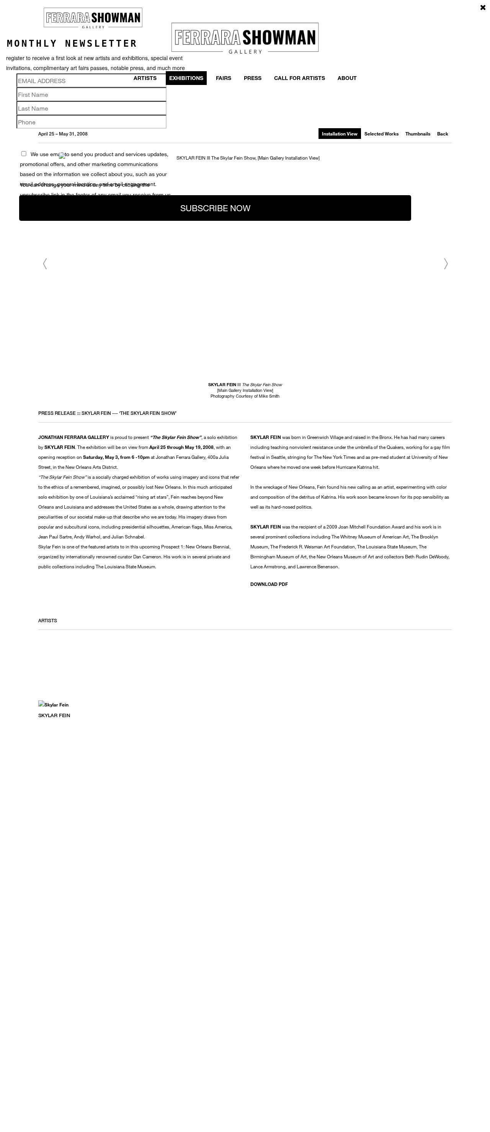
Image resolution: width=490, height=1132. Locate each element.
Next (445, 264)
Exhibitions (186, 78)
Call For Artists (299, 78)
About (347, 78)
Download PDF (269, 584)
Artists (145, 78)
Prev (44, 264)
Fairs (223, 78)
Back (442, 133)
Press (252, 78)
